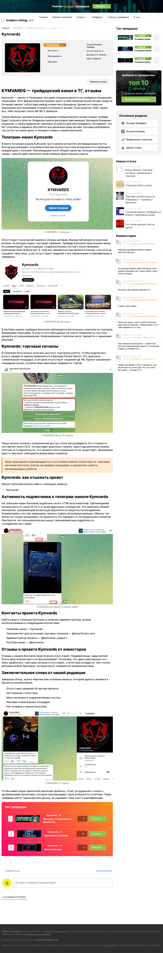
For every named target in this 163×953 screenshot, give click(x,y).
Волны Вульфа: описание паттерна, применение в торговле (138, 173)
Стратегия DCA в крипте (138, 185)
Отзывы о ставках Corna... (144, 337)
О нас (137, 17)
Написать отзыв (98, 81)
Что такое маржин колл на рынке (140, 226)
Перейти (115, 945)
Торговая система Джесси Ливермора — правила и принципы (140, 199)
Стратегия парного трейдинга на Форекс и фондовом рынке (143, 213)
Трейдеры (97, 17)
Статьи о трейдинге (118, 17)
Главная (43, 17)
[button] (39, 24)
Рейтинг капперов (62, 17)
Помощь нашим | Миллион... (145, 262)
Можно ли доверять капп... (144, 243)
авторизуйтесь (104, 870)
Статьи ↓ (82, 17)
